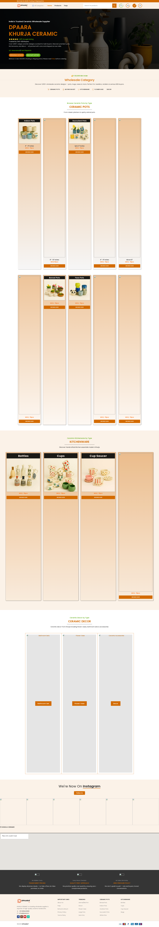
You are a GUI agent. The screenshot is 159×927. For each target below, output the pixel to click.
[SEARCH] (114, 6)
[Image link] (29, 131)
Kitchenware (125, 899)
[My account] (140, 5)
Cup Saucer (124, 909)
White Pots (103, 915)
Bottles (123, 903)
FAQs (53, 59)
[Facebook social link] (18, 916)
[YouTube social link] (25, 916)
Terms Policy (62, 915)
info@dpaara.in (24, 913)
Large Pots (82, 912)
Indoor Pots (103, 906)
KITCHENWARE (79, 442)
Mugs (122, 912)
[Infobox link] (79, 881)
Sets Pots (82, 915)
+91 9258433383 (24, 911)
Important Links (63, 899)
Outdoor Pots (104, 909)
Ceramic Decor (79, 621)
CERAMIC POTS (79, 107)
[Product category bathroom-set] (43, 704)
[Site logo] (22, 5)
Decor (81, 906)
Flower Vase (82, 909)
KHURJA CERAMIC (8, 827)
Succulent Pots (104, 912)
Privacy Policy (62, 912)
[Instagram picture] (13, 811)
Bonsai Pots (103, 903)
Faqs (59, 906)
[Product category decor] (115, 704)
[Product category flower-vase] (79, 704)
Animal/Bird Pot (84, 903)
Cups (122, 906)
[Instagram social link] (21, 916)
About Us (60, 903)
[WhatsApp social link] (28, 916)
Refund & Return (63, 909)
